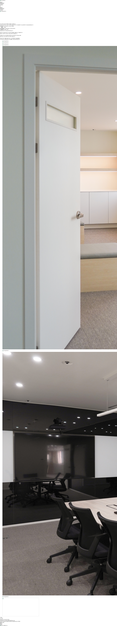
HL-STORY (18, 621)
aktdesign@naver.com (11, 620)
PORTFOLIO (2, 3)
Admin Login (2, 622)
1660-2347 (3, 620)
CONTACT (1, 9)
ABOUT (1, 2)
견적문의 (1, 10)
